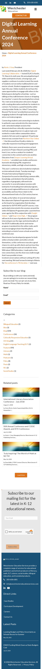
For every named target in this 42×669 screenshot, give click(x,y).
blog (5, 331)
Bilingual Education (10, 324)
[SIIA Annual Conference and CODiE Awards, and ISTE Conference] (21, 419)
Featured (7, 348)
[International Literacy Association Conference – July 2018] (21, 392)
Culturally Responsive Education (15, 337)
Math (5, 354)
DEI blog (6, 341)
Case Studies (9, 601)
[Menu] (36, 9)
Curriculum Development (13, 606)
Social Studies (8, 371)
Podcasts (6, 358)
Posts (5, 364)
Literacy (6, 351)
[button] (21, 475)
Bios (5, 327)
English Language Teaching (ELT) (16, 344)
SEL (4, 368)
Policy (5, 361)
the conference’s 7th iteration (16, 263)
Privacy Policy (28, 664)
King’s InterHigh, (18, 216)
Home (4, 53)
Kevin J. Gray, (9, 67)
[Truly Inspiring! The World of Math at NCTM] (21, 446)
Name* (6, 288)
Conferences (8, 334)
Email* (5, 295)
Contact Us (8, 617)
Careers (7, 611)
